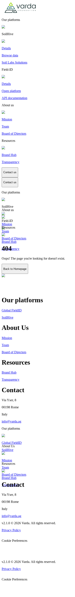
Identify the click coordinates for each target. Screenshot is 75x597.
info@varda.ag (11, 421)
